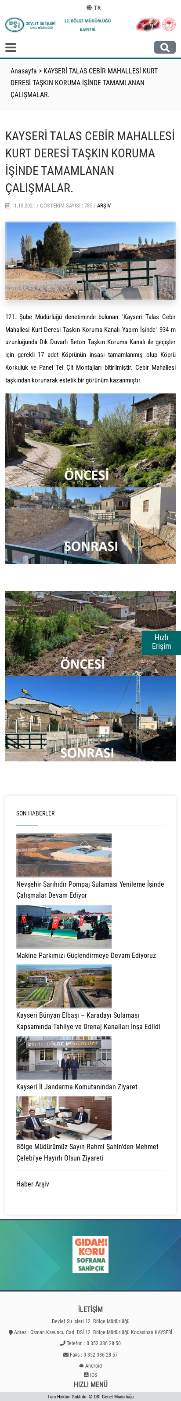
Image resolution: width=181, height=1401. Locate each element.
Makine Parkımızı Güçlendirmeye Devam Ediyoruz (86, 955)
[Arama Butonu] (165, 47)
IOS (93, 1375)
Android (93, 1366)
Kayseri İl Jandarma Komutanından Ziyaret (77, 1087)
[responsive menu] (10, 47)
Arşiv (104, 205)
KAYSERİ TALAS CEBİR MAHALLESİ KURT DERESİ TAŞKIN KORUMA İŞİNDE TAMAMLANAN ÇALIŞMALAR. (84, 83)
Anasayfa (24, 71)
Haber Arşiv (32, 1184)
